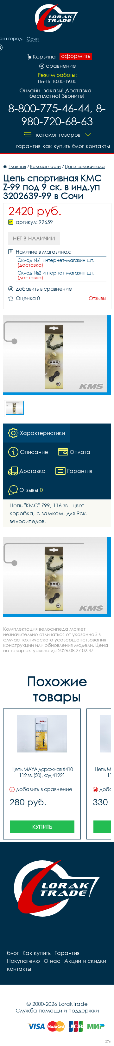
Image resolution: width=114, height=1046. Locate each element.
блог (78, 146)
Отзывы (97, 298)
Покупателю (23, 960)
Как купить (56, 146)
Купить (42, 826)
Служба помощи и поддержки (57, 1010)
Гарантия (28, 146)
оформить (75, 56)
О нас (52, 960)
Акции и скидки (85, 960)
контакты (98, 146)
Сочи (33, 38)
